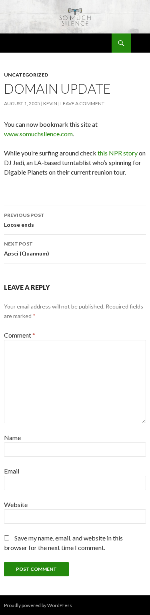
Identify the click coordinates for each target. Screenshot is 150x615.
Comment (19, 335)
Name (12, 437)
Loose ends (24, 220)
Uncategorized (26, 75)
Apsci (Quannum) (26, 249)
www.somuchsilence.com (38, 134)
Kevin (50, 103)
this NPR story (118, 153)
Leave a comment (82, 103)
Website (16, 504)
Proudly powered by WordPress (38, 605)
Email (11, 471)
